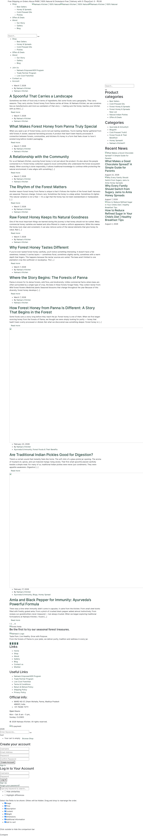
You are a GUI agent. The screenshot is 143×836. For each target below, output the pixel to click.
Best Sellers (114, 101)
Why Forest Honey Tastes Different (39, 247)
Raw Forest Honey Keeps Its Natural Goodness (48, 217)
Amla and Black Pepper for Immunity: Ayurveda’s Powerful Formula (50, 602)
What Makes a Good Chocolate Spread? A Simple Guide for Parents (118, 166)
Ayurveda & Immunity (23, 449)
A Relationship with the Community (39, 156)
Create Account (7, 762)
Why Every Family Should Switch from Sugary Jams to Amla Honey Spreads (118, 190)
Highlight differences (15, 795)
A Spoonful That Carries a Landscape (41, 96)
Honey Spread (44, 594)
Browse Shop (27, 738)
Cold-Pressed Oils (117, 104)
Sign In (3, 765)
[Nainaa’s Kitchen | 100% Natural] (46, 4)
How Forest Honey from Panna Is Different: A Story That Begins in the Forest (52, 310)
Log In (3, 780)
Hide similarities (13, 791)
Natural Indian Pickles (118, 114)
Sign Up (3, 783)
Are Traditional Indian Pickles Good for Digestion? (51, 454)
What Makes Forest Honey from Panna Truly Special (53, 126)
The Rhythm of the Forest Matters (38, 187)
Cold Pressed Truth (118, 132)
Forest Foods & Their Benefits (45, 449)
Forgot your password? (10, 785)
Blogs (35, 594)
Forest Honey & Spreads (119, 106)
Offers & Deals (115, 117)
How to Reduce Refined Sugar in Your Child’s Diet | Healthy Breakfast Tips (118, 215)
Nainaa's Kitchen (24, 88)
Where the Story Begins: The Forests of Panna (48, 277)
